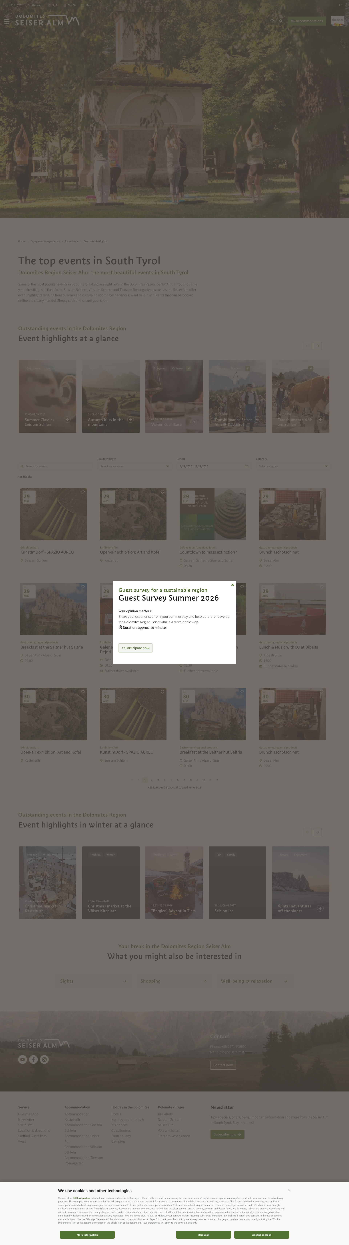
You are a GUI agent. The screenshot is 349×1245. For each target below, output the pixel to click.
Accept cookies (261, 1234)
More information (87, 1234)
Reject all (203, 1234)
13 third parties (81, 1198)
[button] (289, 1189)
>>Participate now (135, 648)
